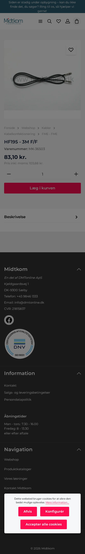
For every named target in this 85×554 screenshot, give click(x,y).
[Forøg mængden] (76, 174)
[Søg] (49, 21)
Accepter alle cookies (44, 524)
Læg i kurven (42, 188)
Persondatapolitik (17, 399)
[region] (42, 79)
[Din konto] (68, 21)
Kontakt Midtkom (17, 488)
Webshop (11, 459)
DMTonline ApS (30, 278)
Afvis (28, 511)
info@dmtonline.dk (29, 302)
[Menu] (40, 21)
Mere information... (57, 502)
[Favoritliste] (58, 21)
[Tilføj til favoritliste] (71, 50)
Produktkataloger (17, 469)
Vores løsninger (15, 479)
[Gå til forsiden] (13, 21)
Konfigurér (54, 511)
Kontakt (10, 385)
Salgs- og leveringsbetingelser (27, 392)
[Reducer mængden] (9, 174)
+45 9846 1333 (27, 296)
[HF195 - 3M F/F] (42, 79)
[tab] (41, 217)
